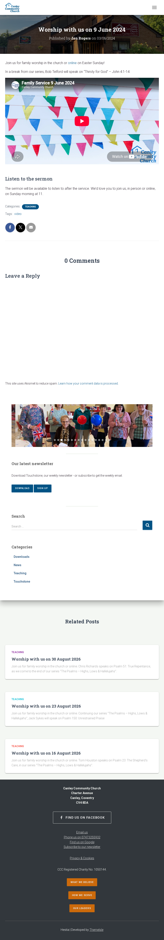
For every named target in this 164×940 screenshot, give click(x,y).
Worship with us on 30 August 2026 (46, 659)
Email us (82, 832)
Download (22, 488)
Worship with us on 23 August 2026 (46, 706)
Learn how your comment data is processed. (88, 383)
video (18, 214)
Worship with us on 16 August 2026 (46, 753)
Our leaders (82, 908)
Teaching (30, 207)
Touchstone (22, 581)
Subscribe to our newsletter (82, 847)
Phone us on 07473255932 (82, 837)
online (72, 63)
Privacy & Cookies (82, 858)
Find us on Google (82, 842)
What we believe (82, 882)
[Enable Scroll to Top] (155, 931)
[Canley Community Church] (14, 7)
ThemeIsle (96, 929)
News (17, 565)
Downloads (21, 556)
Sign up (42, 488)
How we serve (82, 895)
